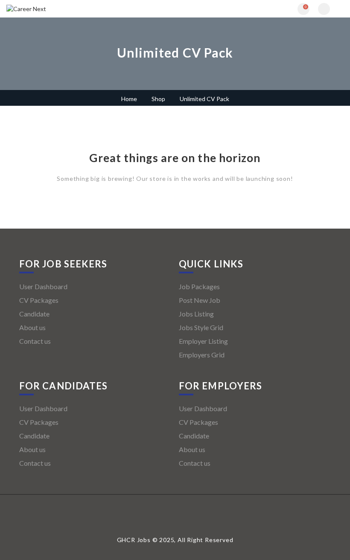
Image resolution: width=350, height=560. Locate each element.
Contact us (35, 341)
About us (32, 327)
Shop (158, 98)
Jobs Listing (196, 314)
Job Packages (199, 286)
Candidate (34, 314)
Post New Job (199, 300)
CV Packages (38, 300)
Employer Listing (203, 341)
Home (129, 98)
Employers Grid (202, 355)
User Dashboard (43, 286)
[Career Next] (90, 8)
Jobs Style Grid (201, 327)
